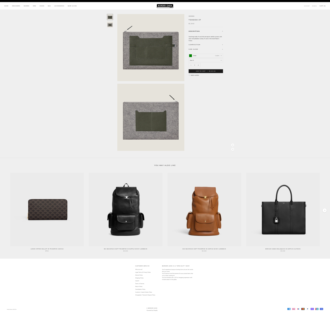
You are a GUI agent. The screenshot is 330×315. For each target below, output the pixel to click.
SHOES (42, 6)
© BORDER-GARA (152, 308)
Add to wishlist (195, 75)
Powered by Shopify (152, 310)
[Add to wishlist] (232, 149)
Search (314, 6)
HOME (6, 6)
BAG (49, 6)
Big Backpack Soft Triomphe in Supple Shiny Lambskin (125, 249)
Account (307, 6)
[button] (206, 31)
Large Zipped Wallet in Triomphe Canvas (47, 249)
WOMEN (26, 6)
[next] (325, 210)
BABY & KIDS (72, 6)
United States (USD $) (11, 309)
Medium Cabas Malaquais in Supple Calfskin (283, 249)
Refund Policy (139, 275)
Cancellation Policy (140, 289)
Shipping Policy (139, 278)
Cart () (323, 6)
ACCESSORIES (59, 6)
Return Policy (138, 286)
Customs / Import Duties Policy (143, 292)
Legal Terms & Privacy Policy (143, 272)
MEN (34, 6)
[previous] (5, 210)
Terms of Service (139, 283)
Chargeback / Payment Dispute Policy (145, 295)
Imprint (137, 281)
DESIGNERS (16, 6)
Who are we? (138, 269)
